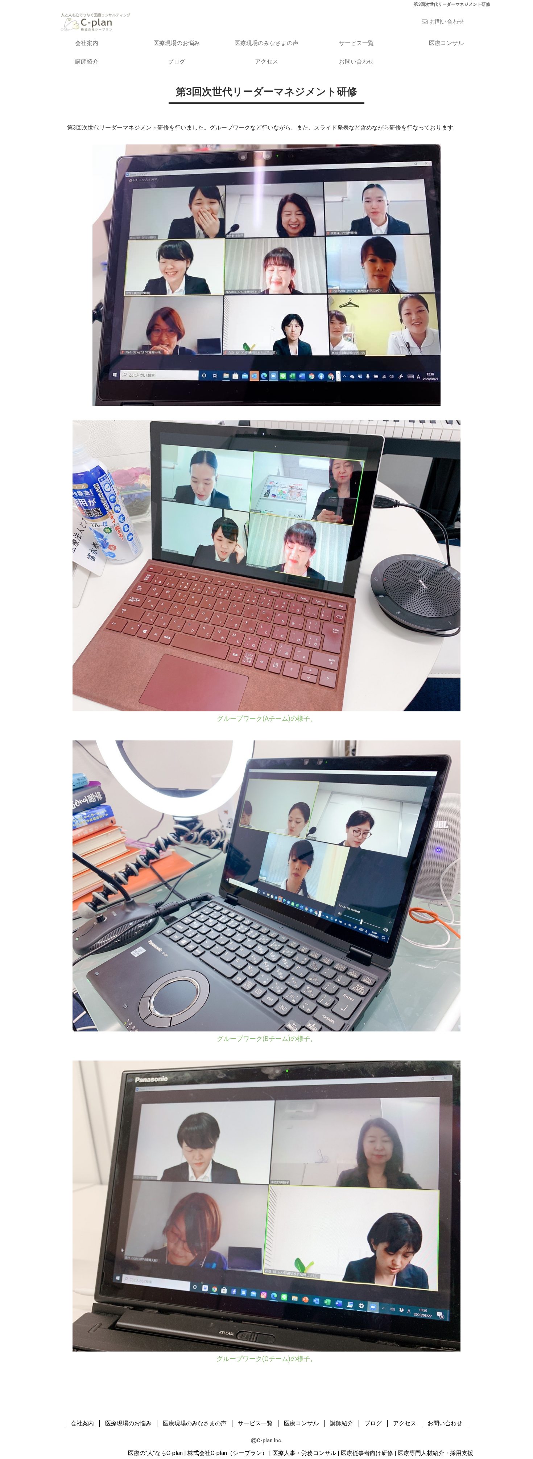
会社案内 (86, 43)
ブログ (176, 61)
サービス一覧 (356, 43)
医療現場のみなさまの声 (266, 43)
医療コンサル (446, 43)
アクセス (266, 61)
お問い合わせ (446, 21)
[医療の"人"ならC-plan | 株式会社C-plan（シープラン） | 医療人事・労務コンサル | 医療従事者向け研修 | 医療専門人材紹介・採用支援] (95, 21)
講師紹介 (86, 61)
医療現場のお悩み (176, 43)
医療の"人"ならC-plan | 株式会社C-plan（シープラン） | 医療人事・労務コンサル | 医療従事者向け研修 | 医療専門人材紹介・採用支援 (300, 1453)
